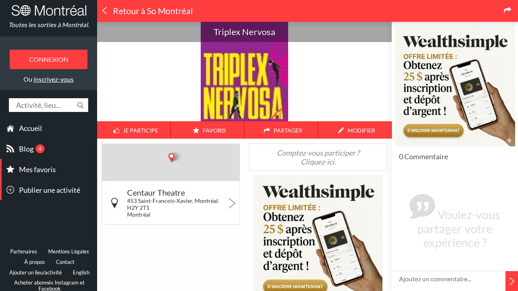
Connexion (48, 59)
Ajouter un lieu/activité (35, 273)
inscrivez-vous (54, 79)
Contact (65, 262)
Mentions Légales (68, 252)
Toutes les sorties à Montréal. (48, 24)
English (81, 273)
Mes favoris (37, 169)
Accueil (30, 128)
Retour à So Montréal (152, 11)
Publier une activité (49, 190)
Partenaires (23, 252)
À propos (34, 262)
